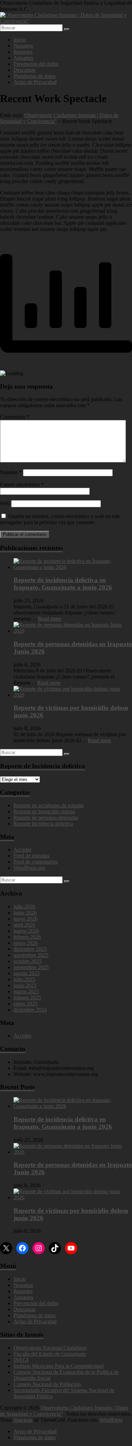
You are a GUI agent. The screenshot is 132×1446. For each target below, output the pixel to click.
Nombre (11, 472)
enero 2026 (26, 943)
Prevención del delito (36, 64)
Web (5, 503)
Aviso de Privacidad (35, 82)
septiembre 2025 (31, 967)
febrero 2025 (27, 997)
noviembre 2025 (31, 955)
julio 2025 (24, 979)
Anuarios (23, 58)
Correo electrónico (22, 484)
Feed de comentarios (36, 862)
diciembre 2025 (30, 949)
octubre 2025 (28, 961)
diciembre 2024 (30, 1010)
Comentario (14, 417)
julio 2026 (24, 906)
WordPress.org (29, 868)
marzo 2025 (26, 991)
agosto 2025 (27, 973)
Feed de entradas (31, 855)
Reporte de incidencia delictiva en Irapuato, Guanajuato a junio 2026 (63, 583)
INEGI (21, 1360)
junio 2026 (25, 912)
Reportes (23, 52)
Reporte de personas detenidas (46, 817)
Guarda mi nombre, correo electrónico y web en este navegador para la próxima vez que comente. (60, 519)
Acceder (22, 849)
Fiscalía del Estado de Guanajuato (50, 1354)
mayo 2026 (26, 919)
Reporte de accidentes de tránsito (49, 805)
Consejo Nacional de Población (47, 1384)
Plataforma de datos (35, 76)
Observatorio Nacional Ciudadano (50, 1348)
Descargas (25, 70)
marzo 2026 (26, 931)
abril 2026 (24, 925)
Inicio (20, 39)
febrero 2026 (27, 937)
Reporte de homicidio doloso (44, 811)
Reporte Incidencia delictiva (43, 823)
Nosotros (23, 46)
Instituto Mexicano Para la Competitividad (59, 1366)
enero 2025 (26, 1003)
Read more (49, 619)
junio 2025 (25, 985)
